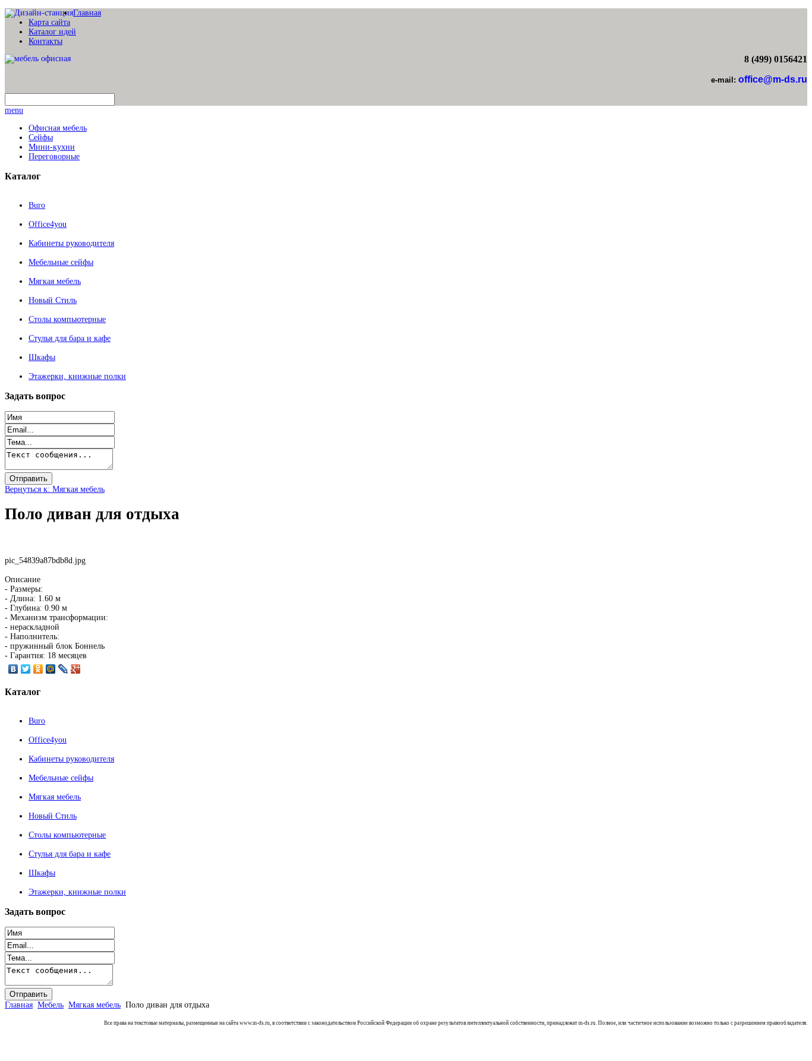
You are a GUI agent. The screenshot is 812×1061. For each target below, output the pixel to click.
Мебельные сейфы (61, 262)
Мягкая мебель (55, 281)
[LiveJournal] (63, 669)
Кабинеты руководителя (71, 243)
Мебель (50, 1004)
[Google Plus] (76, 669)
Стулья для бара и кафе (70, 338)
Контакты (45, 41)
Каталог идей (52, 31)
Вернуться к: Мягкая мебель (55, 489)
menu (14, 110)
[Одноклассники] (38, 669)
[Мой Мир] (51, 669)
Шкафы (42, 357)
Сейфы (41, 137)
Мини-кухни (52, 147)
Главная (87, 12)
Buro (37, 205)
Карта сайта (49, 22)
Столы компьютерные (67, 319)
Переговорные (54, 156)
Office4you (48, 224)
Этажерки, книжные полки (77, 376)
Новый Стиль (53, 300)
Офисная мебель (58, 128)
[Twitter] (26, 669)
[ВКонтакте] (13, 669)
